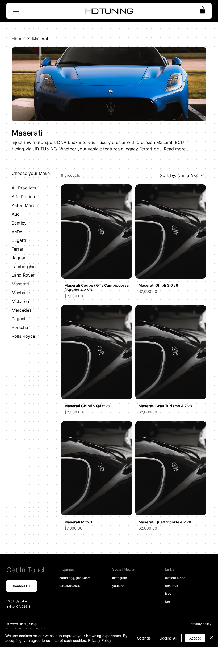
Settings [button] (144, 638)
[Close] (211, 638)
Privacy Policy (99, 640)
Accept (195, 638)
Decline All (168, 638)
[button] (202, 9)
